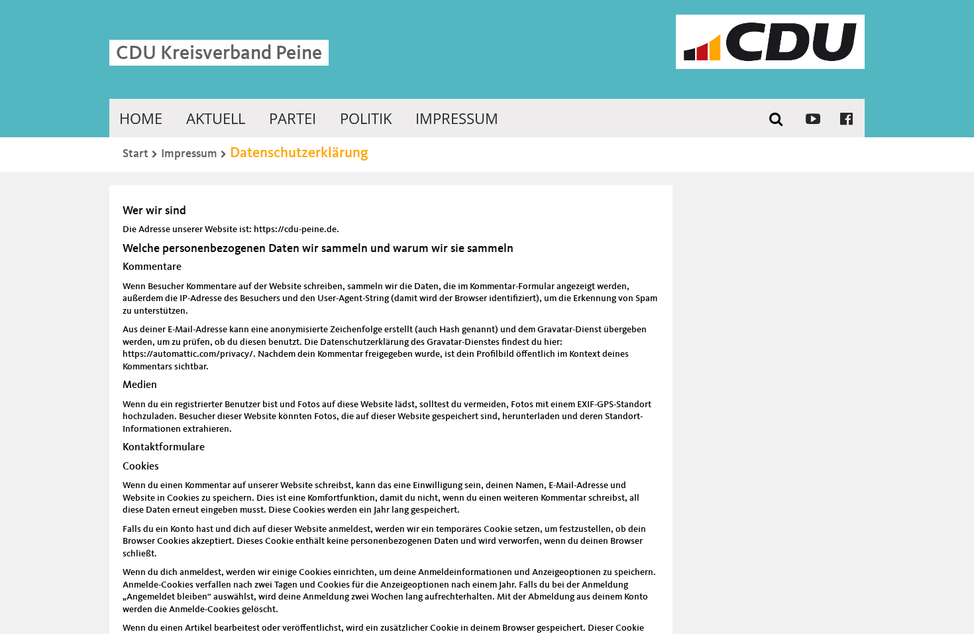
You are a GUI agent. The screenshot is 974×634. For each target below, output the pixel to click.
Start (135, 154)
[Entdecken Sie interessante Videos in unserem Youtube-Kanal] (813, 118)
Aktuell (215, 118)
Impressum (456, 118)
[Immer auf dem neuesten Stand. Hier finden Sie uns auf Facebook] (846, 118)
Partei (292, 118)
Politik (366, 118)
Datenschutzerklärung (299, 153)
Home (140, 118)
